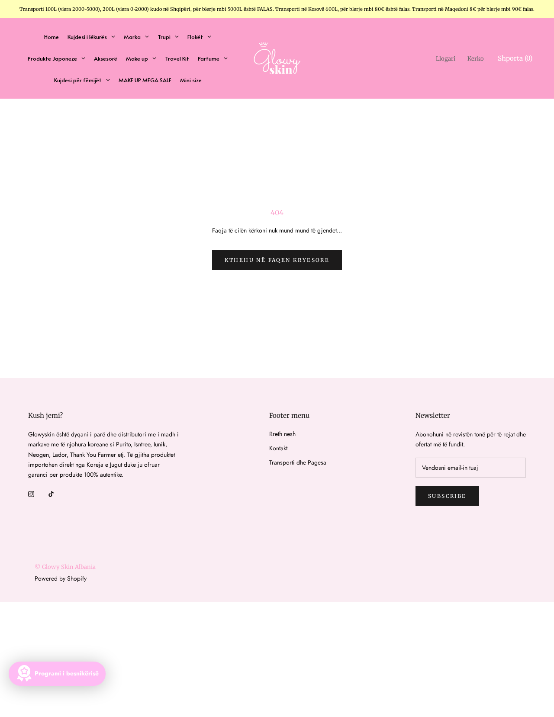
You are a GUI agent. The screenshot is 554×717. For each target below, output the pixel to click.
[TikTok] (51, 493)
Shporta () (515, 58)
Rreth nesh (282, 434)
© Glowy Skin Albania (65, 567)
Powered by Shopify (61, 578)
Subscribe (447, 496)
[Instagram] (31, 493)
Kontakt (278, 448)
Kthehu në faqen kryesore (277, 260)
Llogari (445, 58)
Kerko (475, 58)
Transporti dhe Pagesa (297, 462)
